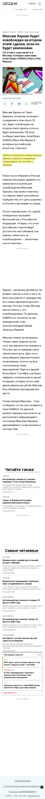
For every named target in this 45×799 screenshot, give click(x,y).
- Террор (20, 32)
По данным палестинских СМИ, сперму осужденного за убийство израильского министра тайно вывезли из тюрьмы (21, 487)
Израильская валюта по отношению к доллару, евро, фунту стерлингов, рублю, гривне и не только (22, 607)
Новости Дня (9, 32)
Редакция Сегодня (11, 98)
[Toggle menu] (39, 4)
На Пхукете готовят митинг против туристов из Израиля (19, 639)
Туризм (6, 578)
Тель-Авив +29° (20, 9)
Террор (5, 476)
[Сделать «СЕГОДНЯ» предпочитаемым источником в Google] (36, 103)
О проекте (7, 786)
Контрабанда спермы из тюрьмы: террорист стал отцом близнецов (19, 480)
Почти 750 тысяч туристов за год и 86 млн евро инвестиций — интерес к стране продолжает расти (21, 588)
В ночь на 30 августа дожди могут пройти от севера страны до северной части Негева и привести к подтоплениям (22, 568)
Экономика (8, 597)
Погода (6, 557)
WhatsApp (26, 781)
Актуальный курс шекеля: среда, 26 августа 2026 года (20, 620)
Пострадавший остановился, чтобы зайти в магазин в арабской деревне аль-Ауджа (22, 507)
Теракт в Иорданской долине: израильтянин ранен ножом (17, 501)
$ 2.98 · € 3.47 (38, 9)
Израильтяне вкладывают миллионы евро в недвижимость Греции (20, 582)
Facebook (7, 164)
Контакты (38, 786)
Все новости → (10, 693)
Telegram (18, 781)
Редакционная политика (23, 786)
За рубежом (8, 635)
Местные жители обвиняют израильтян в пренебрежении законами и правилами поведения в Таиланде (22, 646)
